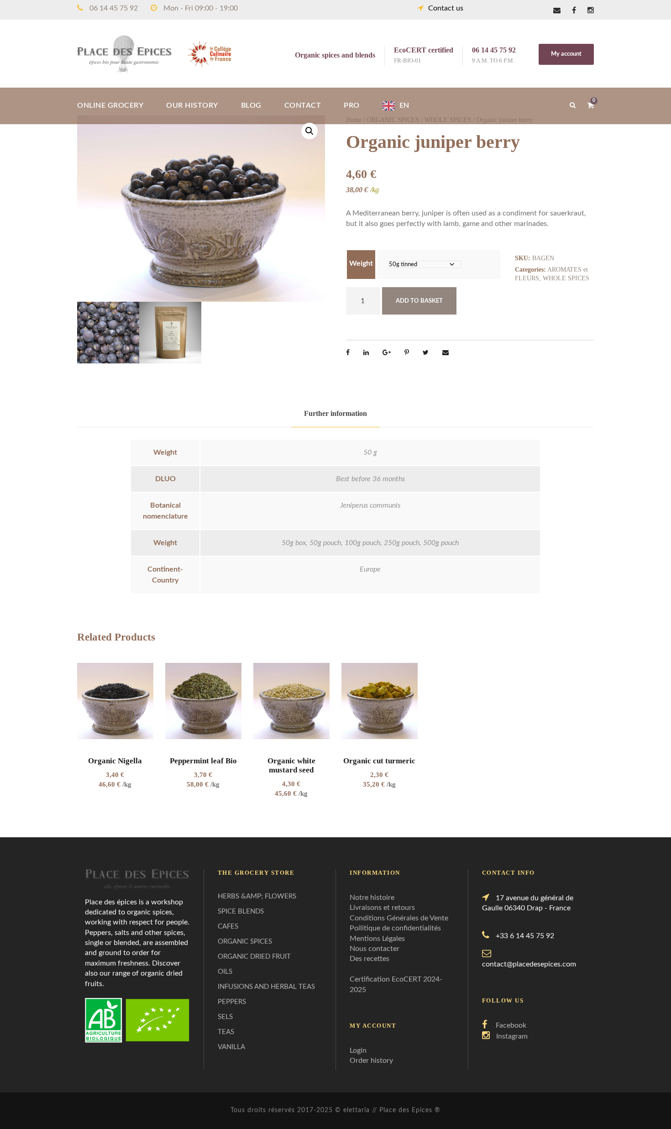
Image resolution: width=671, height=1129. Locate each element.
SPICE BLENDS (241, 911)
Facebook (511, 1025)
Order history (371, 1060)
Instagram (512, 1036)
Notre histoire (372, 897)
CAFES (228, 926)
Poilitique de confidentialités (395, 928)
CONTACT (302, 105)
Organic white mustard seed (291, 765)
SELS (225, 1016)
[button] (309, 131)
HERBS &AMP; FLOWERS (257, 896)
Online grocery (110, 105)
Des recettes (369, 958)
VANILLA (231, 1047)
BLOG (251, 105)
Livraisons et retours (382, 907)
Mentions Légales (377, 938)
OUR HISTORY (192, 105)
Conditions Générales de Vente (399, 918)
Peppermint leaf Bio (203, 760)
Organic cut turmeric (379, 760)
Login (358, 1050)
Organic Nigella (115, 760)
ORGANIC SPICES (245, 941)
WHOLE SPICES (566, 278)
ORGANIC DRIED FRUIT (254, 956)
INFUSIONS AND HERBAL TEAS (266, 986)
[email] (557, 10)
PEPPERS (232, 1001)
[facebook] (574, 10)
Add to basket (419, 301)
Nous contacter (374, 948)
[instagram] (590, 10)
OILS (225, 971)
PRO (352, 105)
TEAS (226, 1032)
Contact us (445, 8)
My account (566, 54)
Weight (361, 263)
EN (404, 105)
